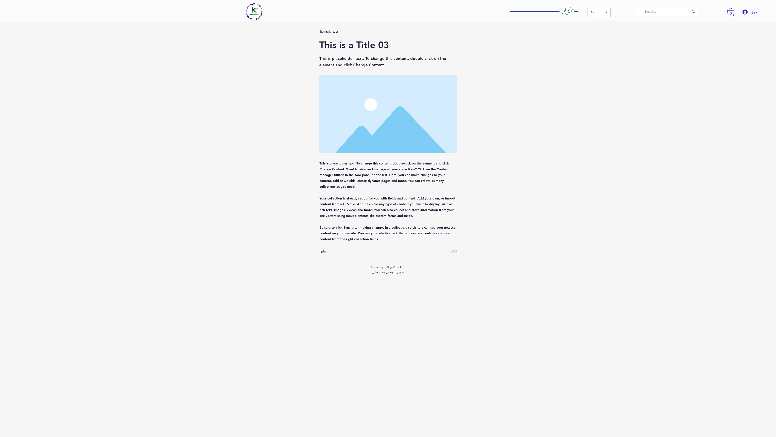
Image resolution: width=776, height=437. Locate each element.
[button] (730, 12)
